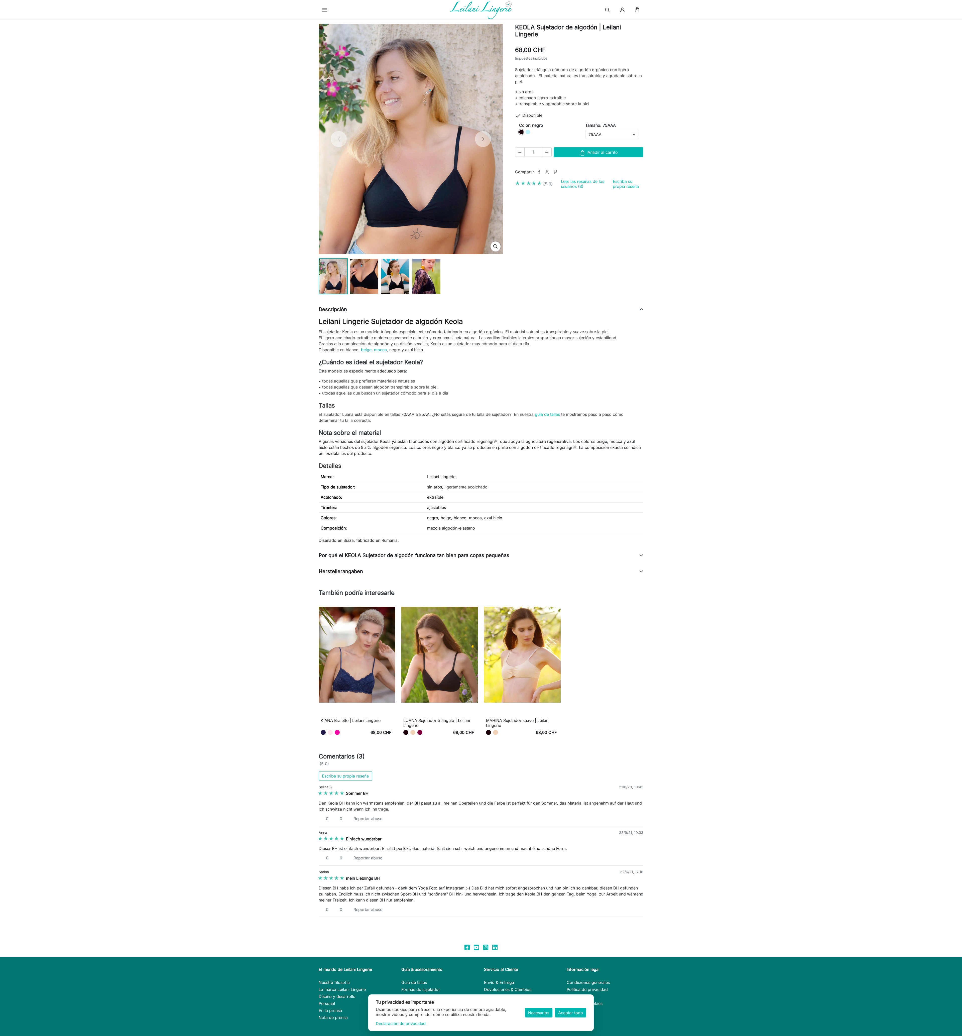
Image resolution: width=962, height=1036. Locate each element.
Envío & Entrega (499, 982)
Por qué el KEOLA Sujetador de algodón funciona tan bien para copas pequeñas (414, 555)
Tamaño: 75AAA (600, 125)
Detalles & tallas (357, 712)
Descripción (333, 309)
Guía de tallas (414, 982)
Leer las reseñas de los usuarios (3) (582, 184)
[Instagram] (485, 947)
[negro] (405, 732)
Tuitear (547, 172)
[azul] (323, 732)
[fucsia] (337, 732)
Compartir (539, 172)
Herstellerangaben (341, 571)
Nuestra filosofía (334, 982)
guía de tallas (547, 414)
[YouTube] (476, 947)
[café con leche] (412, 732)
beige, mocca (374, 349)
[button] (325, 9)
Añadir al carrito (602, 152)
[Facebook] (467, 947)
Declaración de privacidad (401, 1023)
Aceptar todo (570, 1012)
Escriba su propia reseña (626, 184)
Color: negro (531, 125)
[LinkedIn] (495, 947)
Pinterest (555, 172)
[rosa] (330, 732)
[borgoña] (419, 732)
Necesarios (538, 1012)
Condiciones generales (588, 982)
